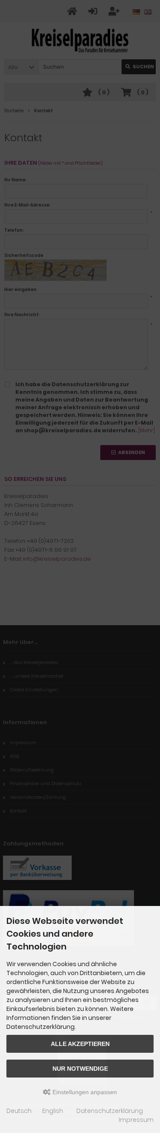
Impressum (136, 1120)
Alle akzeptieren (80, 1043)
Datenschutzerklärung (109, 1111)
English (52, 1111)
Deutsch (19, 1111)
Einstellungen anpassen (84, 1092)
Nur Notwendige (80, 1068)
